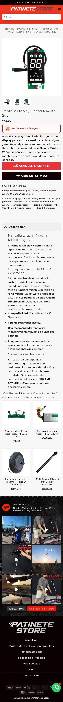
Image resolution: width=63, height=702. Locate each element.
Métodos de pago (31, 651)
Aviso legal (31, 640)
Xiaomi (20, 208)
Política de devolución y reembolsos (31, 646)
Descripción (17, 226)
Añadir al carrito (31, 166)
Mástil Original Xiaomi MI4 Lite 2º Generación (47, 482)
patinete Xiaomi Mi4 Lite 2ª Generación (22, 202)
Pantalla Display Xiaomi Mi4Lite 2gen (41, 198)
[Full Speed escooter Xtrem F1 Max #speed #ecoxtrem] (16, 559)
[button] (4, 9)
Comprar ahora (31, 176)
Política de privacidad (31, 657)
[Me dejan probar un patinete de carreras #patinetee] (16, 530)
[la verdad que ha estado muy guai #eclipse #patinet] (46, 559)
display (16, 198)
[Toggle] (5, 227)
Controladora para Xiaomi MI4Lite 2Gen (47, 432)
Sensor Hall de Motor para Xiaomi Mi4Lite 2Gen (16, 434)
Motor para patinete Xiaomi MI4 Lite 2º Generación (16, 482)
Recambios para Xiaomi (21, 29)
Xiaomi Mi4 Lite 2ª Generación (40, 208)
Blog (31, 669)
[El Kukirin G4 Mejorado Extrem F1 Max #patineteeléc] (46, 589)
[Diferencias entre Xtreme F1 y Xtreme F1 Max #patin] (46, 530)
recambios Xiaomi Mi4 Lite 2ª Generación (31, 205)
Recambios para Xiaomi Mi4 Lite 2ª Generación (32, 30)
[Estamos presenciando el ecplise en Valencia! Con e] (16, 589)
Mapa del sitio (31, 663)
